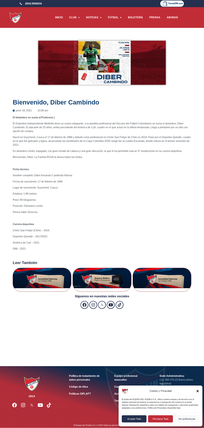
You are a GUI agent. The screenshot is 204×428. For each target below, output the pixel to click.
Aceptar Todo (134, 419)
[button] (197, 391)
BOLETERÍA (135, 17)
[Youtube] (111, 305)
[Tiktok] (120, 305)
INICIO (59, 17)
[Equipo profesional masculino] (132, 377)
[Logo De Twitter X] (102, 305)
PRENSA (154, 17)
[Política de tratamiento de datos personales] (87, 377)
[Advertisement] (102, 334)
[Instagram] (93, 305)
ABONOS (172, 17)
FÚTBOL (113, 17)
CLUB (72, 17)
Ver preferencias (186, 419)
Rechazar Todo (160, 419)
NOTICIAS (92, 17)
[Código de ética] (87, 386)
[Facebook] (84, 305)
